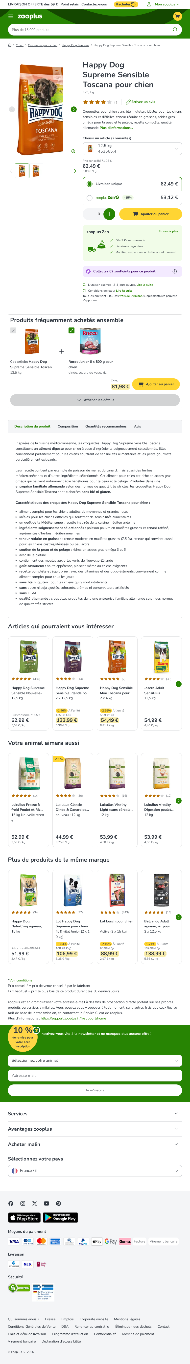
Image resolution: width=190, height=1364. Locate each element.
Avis (137, 426)
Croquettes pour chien (42, 45)
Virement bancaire (22, 1341)
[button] (164, 4)
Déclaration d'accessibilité (61, 1341)
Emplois (67, 1319)
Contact (163, 1326)
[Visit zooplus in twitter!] (35, 1203)
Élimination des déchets (133, 1326)
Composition (68, 426)
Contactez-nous (94, 4)
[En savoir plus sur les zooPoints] (174, 271)
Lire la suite (145, 285)
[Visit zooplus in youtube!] (46, 1203)
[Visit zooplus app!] (24, 1221)
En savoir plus (168, 231)
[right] (74, 109)
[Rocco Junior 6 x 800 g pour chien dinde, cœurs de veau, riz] (90, 341)
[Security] (19, 1289)
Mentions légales (127, 1319)
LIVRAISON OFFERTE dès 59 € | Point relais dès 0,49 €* (53, 4)
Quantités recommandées (106, 426)
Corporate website (94, 1319)
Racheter (123, 4)
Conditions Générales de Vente (31, 1326)
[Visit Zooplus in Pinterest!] (58, 1203)
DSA (65, 1326)
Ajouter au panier (163, 385)
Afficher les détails (99, 400)
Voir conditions (20, 980)
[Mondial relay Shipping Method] (42, 1265)
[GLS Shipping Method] (28, 1265)
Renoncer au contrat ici (91, 1326)
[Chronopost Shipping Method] (14, 1265)
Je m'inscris (95, 1090)
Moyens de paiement (138, 1334)
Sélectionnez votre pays (35, 1159)
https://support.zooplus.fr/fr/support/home (73, 1018)
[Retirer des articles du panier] (89, 214)
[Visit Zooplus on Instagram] (23, 1203)
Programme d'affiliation (70, 1334)
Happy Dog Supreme (75, 45)
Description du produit (32, 426)
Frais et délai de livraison (27, 1334)
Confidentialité (105, 1334)
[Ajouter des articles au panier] (109, 214)
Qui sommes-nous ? (23, 1319)
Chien (20, 45)
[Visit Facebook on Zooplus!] (11, 1203)
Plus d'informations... (116, 127)
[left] (12, 109)
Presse (50, 1319)
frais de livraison (130, 296)
